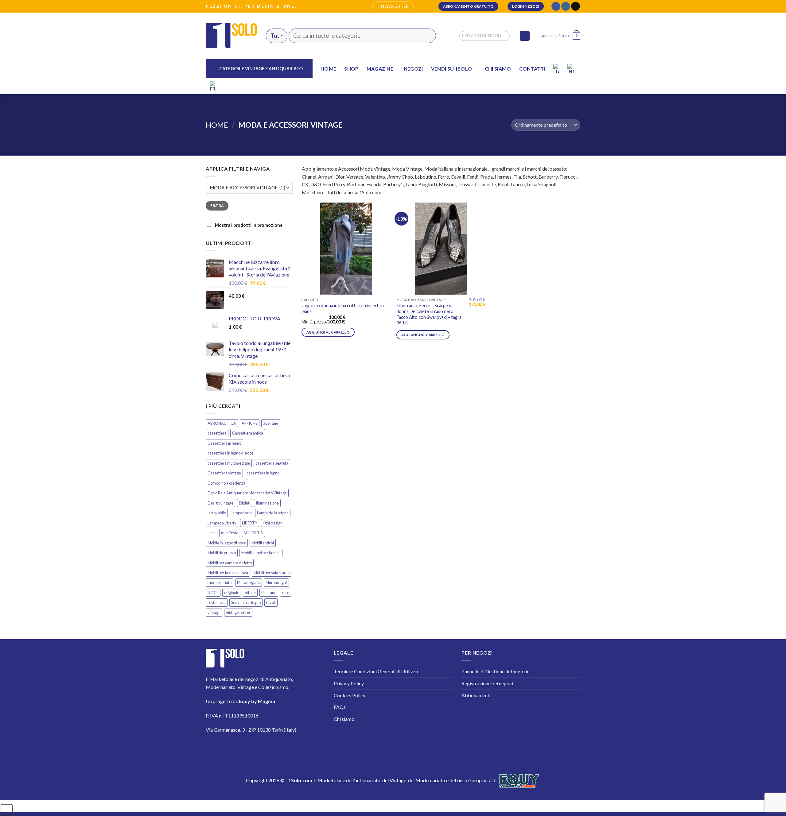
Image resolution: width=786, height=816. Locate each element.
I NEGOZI (412, 69)
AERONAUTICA (222, 423)
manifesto (229, 532)
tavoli (271, 602)
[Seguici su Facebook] (555, 6)
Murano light (276, 582)
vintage (214, 612)
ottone (250, 592)
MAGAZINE (380, 69)
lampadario (241, 512)
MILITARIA (253, 532)
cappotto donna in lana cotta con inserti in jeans (343, 308)
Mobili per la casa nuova (228, 572)
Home (328, 69)
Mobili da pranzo (222, 552)
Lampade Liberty (222, 522)
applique (270, 423)
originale (231, 592)
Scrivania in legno (246, 602)
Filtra (217, 205)
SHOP (351, 69)
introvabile (217, 512)
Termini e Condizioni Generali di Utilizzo (376, 671)
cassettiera (217, 433)
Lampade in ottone (273, 512)
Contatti (532, 69)
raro (285, 592)
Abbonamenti (476, 695)
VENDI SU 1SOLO (451, 69)
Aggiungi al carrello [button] (328, 332)
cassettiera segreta (271, 463)
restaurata (217, 602)
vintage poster (238, 612)
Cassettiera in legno (224, 443)
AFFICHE (250, 423)
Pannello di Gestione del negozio (495, 671)
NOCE (213, 592)
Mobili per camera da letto (230, 562)
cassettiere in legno (263, 472)
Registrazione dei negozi (487, 683)
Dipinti (244, 503)
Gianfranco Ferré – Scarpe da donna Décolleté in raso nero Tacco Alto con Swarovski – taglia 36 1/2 (428, 314)
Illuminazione (267, 503)
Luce (212, 532)
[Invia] (427, 36)
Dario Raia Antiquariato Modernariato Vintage (247, 492)
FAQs (340, 707)
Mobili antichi (262, 542)
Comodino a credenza (226, 483)
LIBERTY (249, 522)
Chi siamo (498, 69)
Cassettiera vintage (224, 472)
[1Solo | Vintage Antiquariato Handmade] (231, 35)
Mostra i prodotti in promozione (248, 225)
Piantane (268, 592)
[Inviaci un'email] (575, 6)
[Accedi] (525, 36)
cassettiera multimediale (229, 463)
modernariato (220, 582)
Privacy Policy (349, 683)
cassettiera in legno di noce (230, 453)
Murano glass (248, 582)
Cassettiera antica (247, 433)
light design (272, 522)
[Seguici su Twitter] (248, 748)
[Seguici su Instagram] (565, 6)
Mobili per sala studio (272, 572)
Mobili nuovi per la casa (261, 552)
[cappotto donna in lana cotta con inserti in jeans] (346, 249)
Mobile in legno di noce (227, 542)
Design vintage (220, 503)
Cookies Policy (349, 695)
